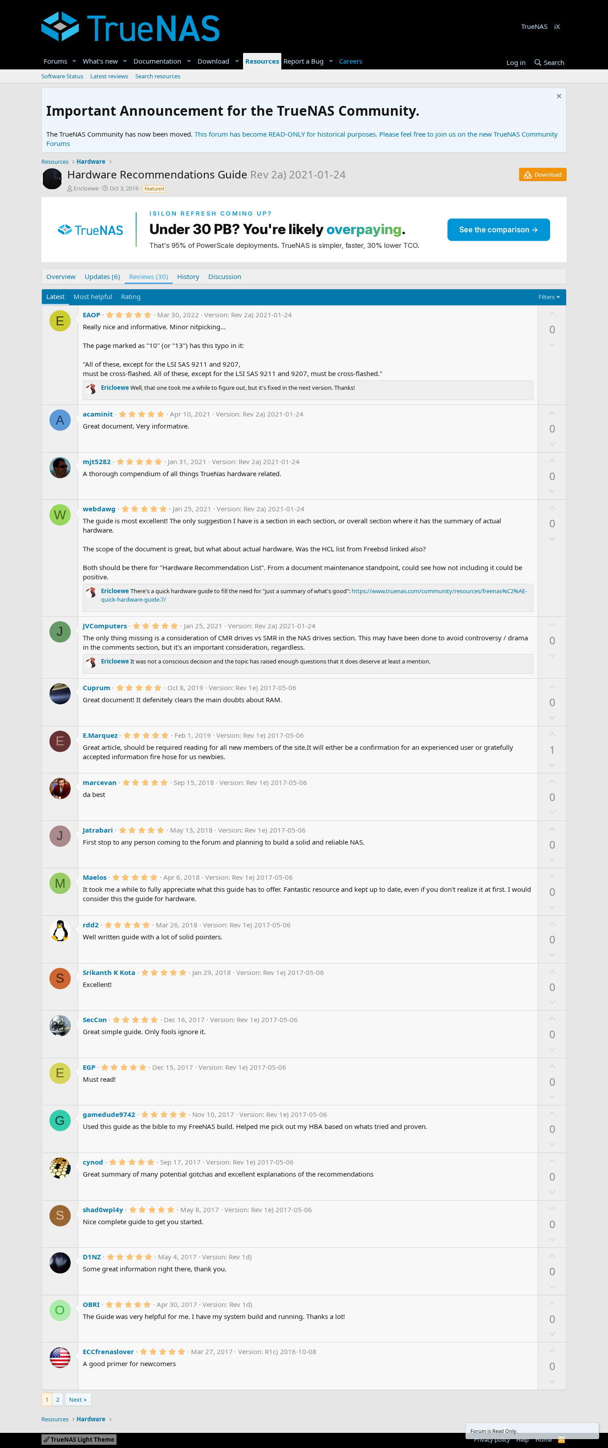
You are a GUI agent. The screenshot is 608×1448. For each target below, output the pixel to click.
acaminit (98, 413)
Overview (61, 276)
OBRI (91, 1304)
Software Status (62, 76)
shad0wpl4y (103, 1209)
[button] (74, 61)
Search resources (157, 76)
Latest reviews (109, 76)
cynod (93, 1161)
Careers (350, 61)
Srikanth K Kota (109, 972)
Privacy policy (492, 1440)
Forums (55, 61)
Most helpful (92, 296)
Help (522, 1440)
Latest (55, 296)
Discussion (224, 276)
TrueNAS (534, 26)
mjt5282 (97, 461)
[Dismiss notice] (558, 97)
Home (543, 1440)
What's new (100, 61)
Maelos (94, 877)
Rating (131, 296)
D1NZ (92, 1256)
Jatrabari (98, 829)
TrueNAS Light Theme (81, 1440)
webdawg (99, 508)
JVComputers (105, 625)
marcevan (100, 782)
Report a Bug (304, 61)
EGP (89, 1067)
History (188, 276)
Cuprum (96, 687)
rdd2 (91, 924)
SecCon (95, 1019)
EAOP (91, 314)
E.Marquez (100, 735)
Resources (262, 61)
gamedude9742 (109, 1114)
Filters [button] (547, 297)
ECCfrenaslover (108, 1351)
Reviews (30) (148, 276)
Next (75, 1399)
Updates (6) (102, 276)
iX (557, 26)
